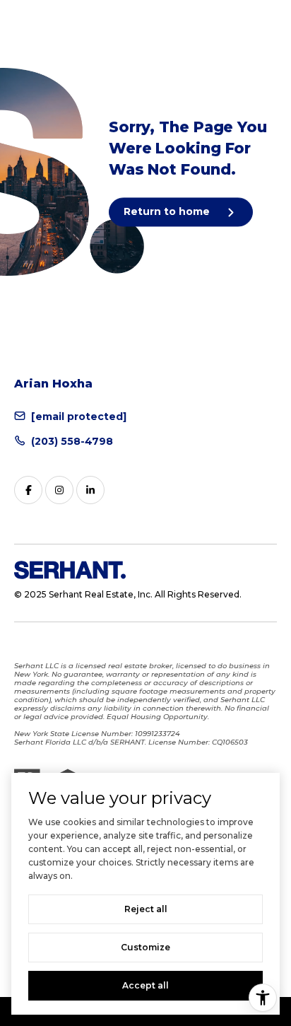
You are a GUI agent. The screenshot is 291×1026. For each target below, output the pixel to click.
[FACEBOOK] (28, 490)
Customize (145, 947)
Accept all (145, 985)
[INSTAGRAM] (59, 490)
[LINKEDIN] (90, 490)
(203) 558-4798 (72, 441)
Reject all (145, 909)
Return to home (168, 211)
